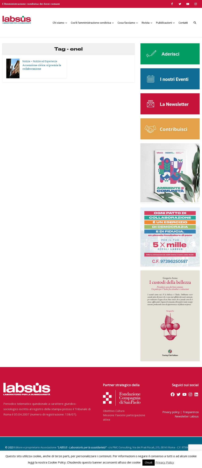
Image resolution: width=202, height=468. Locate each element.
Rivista (146, 22)
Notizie (26, 61)
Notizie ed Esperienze (45, 61)
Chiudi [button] (148, 462)
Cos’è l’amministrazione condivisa (91, 22)
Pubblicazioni (164, 22)
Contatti (183, 22)
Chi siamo (58, 22)
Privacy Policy (164, 462)
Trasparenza (191, 412)
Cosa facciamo (126, 22)
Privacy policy (171, 412)
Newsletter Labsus (187, 416)
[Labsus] (16, 19)
